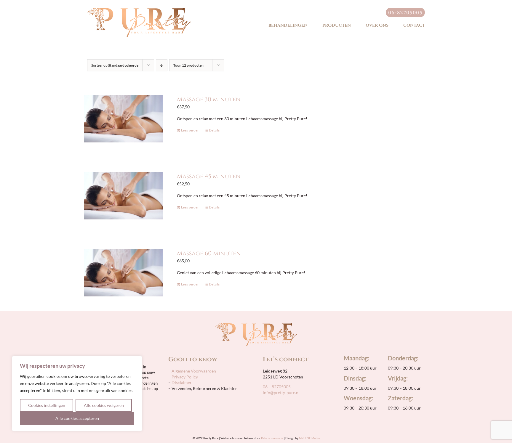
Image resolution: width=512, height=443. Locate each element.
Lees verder (190, 130)
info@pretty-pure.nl (281, 392)
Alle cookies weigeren (104, 405)
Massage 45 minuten (209, 176)
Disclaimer (182, 382)
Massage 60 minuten (209, 253)
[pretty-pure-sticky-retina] (139, 9)
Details (214, 130)
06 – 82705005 (277, 386)
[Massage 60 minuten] (123, 272)
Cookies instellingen (46, 405)
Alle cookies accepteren (77, 418)
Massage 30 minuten (209, 99)
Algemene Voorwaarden (193, 370)
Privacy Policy (185, 376)
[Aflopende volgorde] (161, 65)
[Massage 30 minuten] (123, 118)
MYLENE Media (309, 438)
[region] (77, 393)
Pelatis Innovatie (272, 438)
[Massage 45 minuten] (123, 195)
